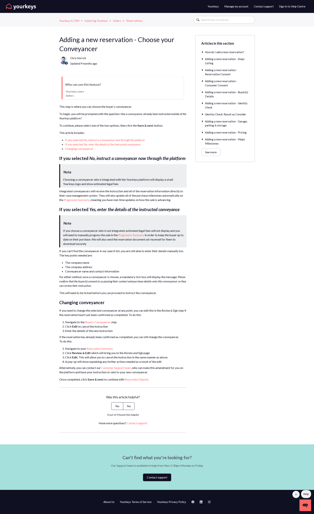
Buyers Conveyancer (98, 322)
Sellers (117, 20)
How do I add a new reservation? (224, 52)
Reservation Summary (100, 348)
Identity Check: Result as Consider (225, 114)
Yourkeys (213, 6)
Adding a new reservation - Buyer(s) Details (226, 94)
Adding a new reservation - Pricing (226, 132)
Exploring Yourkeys (96, 20)
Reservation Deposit (136, 379)
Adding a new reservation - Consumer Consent (221, 83)
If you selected (105, 140)
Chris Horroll (78, 58)
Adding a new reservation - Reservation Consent (221, 72)
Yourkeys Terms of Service (136, 501)
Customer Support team (116, 367)
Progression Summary (77, 200)
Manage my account (236, 6)
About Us (108, 501)
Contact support (264, 6)
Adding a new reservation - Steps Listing (225, 61)
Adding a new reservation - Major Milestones (225, 141)
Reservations (134, 20)
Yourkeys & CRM (69, 20)
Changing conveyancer (79, 148)
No (129, 406)
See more (211, 152)
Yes (117, 406)
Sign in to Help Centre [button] (292, 6)
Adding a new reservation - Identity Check (226, 105)
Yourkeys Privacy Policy (171, 501)
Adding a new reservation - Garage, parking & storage (226, 123)
